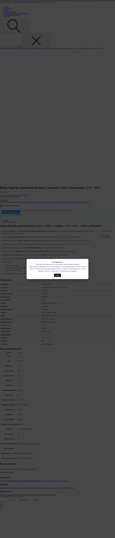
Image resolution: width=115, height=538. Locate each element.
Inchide (57, 275)
